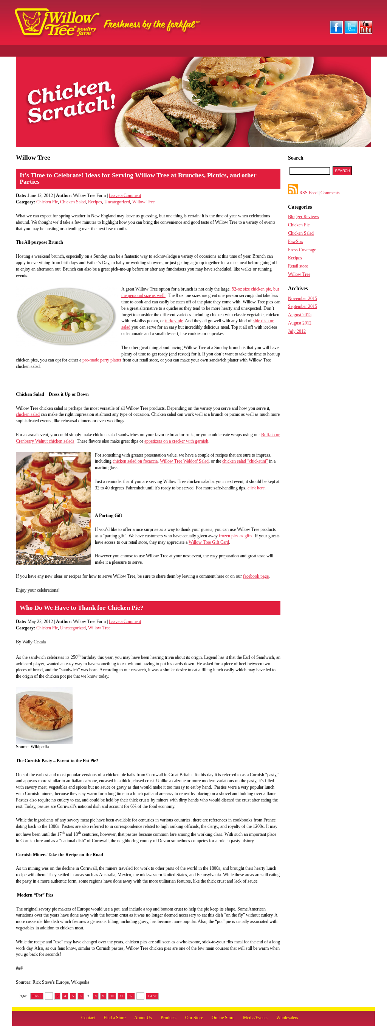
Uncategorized (117, 202)
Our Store (194, 1017)
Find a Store (114, 1017)
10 (112, 996)
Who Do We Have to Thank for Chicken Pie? (82, 607)
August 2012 (299, 323)
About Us (143, 1017)
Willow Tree (143, 202)
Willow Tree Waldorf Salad (184, 461)
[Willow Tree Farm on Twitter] (351, 32)
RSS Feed (308, 192)
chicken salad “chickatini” (245, 461)
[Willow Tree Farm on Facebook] (336, 32)
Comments (330, 192)
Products (168, 1017)
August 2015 (299, 314)
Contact (88, 1017)
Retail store (298, 266)
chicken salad (28, 414)
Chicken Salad (73, 202)
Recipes (95, 202)
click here (256, 488)
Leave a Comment (125, 195)
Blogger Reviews (303, 216)
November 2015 (302, 298)
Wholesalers (287, 1017)
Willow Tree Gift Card (209, 542)
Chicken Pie (47, 202)
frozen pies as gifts (235, 535)
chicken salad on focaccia (135, 461)
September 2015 (302, 306)
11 (121, 996)
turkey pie (174, 320)
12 (131, 996)
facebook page (256, 576)
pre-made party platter (101, 360)
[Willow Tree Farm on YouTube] (366, 32)
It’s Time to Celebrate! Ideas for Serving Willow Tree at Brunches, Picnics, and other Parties (138, 178)
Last (152, 996)
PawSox (295, 241)
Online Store (223, 1017)
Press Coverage (302, 249)
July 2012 (297, 331)
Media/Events (255, 1017)
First (37, 996)
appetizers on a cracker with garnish (176, 441)
